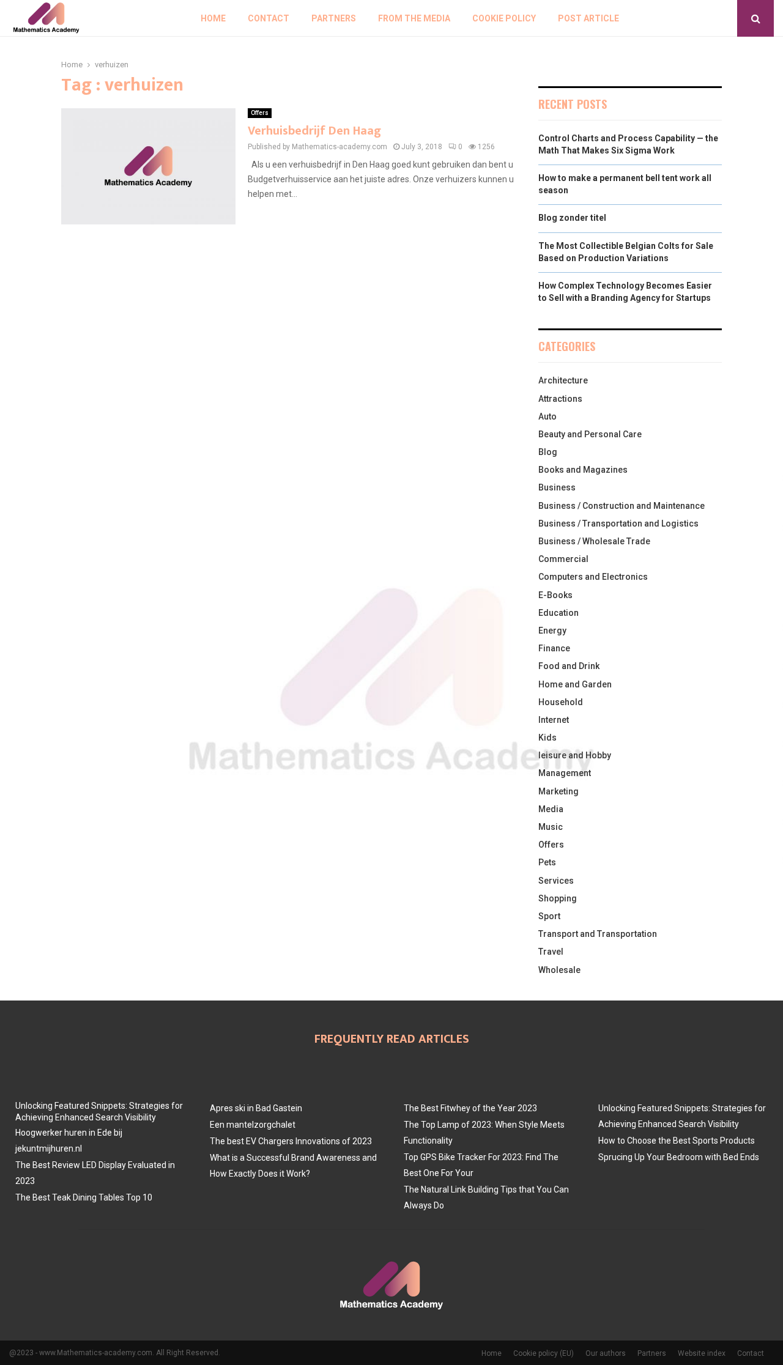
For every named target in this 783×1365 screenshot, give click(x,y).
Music (550, 827)
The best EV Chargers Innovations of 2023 (291, 1141)
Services (556, 881)
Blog (547, 452)
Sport (549, 916)
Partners (333, 18)
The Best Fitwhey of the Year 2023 (470, 1108)
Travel (550, 951)
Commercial (563, 559)
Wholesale (559, 970)
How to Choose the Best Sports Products (676, 1140)
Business (557, 487)
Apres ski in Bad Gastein (256, 1108)
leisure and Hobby (574, 755)
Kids (547, 737)
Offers (260, 112)
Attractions (560, 399)
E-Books (555, 595)
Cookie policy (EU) (543, 1353)
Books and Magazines (583, 470)
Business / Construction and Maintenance (621, 506)
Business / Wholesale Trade (594, 541)
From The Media (414, 18)
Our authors (605, 1353)
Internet (553, 720)
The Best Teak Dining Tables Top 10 (83, 1197)
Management (564, 773)
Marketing (558, 791)
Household (560, 702)
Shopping (557, 898)
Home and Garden (575, 684)
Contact (268, 18)
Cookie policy (504, 18)
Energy (552, 630)
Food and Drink (568, 666)
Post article (588, 18)
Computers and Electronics (593, 577)
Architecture (563, 380)
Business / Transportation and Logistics (618, 523)
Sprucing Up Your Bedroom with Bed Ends (678, 1157)
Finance (554, 648)
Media (550, 809)
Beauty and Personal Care (590, 434)
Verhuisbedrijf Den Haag (314, 130)
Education (558, 613)
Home (213, 18)
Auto (547, 416)
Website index (701, 1353)
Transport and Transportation (597, 934)
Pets (547, 862)
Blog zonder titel (572, 218)
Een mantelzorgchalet (252, 1125)
